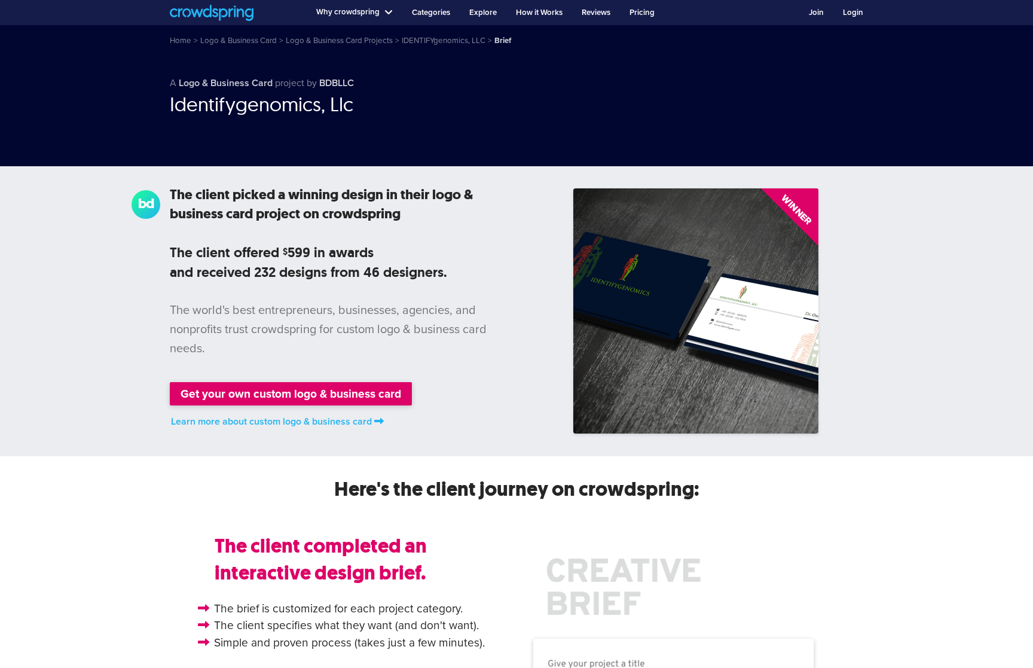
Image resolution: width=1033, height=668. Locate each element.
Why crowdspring (348, 12)
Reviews (596, 12)
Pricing (642, 12)
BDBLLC (336, 83)
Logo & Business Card (226, 83)
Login (853, 12)
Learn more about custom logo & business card (271, 422)
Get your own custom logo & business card (291, 394)
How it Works (539, 12)
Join (816, 12)
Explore (483, 12)
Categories (431, 12)
